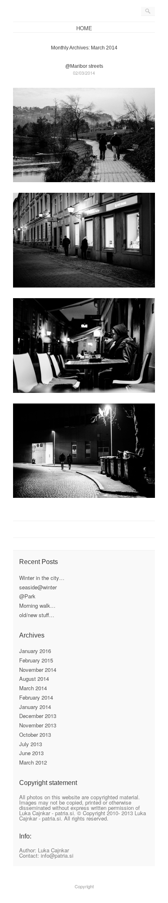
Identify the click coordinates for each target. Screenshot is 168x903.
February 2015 (36, 660)
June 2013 (31, 753)
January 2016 (35, 651)
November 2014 (37, 669)
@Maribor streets (84, 66)
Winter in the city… (41, 578)
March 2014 (33, 688)
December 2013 (37, 716)
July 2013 (30, 744)
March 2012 (33, 762)
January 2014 (35, 707)
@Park (27, 596)
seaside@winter (38, 587)
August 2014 (34, 678)
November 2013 (37, 725)
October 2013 (35, 734)
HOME (84, 28)
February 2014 (36, 697)
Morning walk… (37, 605)
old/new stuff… (36, 615)
